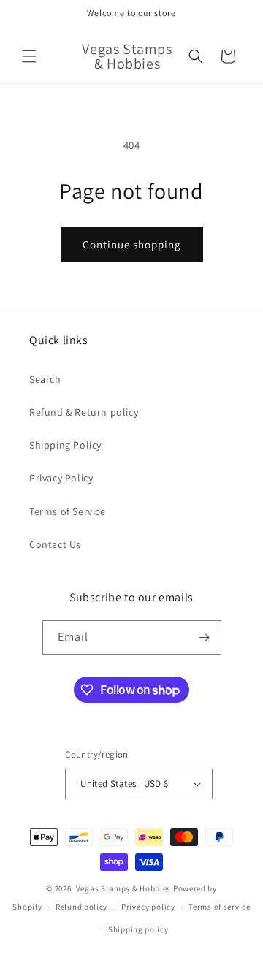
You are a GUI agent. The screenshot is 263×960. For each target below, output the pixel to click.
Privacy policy (148, 907)
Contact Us (55, 544)
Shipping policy (138, 929)
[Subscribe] (204, 637)
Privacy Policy (61, 477)
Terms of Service (67, 511)
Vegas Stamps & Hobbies (123, 888)
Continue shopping (132, 244)
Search (45, 379)
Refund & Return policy (83, 412)
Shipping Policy (65, 445)
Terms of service (219, 907)
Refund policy (81, 907)
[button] (29, 56)
